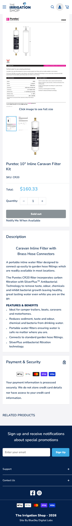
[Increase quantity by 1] (42, 201)
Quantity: (12, 201)
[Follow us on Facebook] (32, 493)
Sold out (36, 214)
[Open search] (52, 7)
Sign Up (61, 452)
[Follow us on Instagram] (39, 493)
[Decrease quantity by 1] (23, 201)
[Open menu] (4, 7)
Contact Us (9, 480)
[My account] (60, 7)
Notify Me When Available (23, 220)
